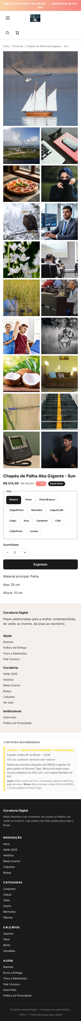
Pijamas (8, 917)
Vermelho (36, 510)
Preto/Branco (47, 499)
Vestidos (8, 679)
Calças (7, 894)
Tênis (6, 939)
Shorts (7, 906)
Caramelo (42, 520)
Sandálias (9, 950)
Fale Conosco (11, 659)
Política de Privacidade (17, 723)
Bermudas (9, 911)
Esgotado (40, 564)
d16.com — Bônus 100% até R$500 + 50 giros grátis (40, 750)
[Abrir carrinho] (17, 33)
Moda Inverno (11, 685)
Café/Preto (15, 531)
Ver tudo (8, 702)
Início (6, 46)
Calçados (9, 696)
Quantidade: (11, 544)
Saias (6, 900)
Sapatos (8, 933)
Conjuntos (9, 888)
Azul (26, 520)
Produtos (17, 46)
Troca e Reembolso (15, 653)
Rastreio (8, 641)
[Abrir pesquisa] (7, 33)
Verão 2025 (10, 673)
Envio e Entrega (12, 972)
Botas (6, 945)
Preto (28, 499)
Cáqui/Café (56, 510)
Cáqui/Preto (16, 510)
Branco (13, 499)
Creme (34, 531)
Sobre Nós (9, 717)
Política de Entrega (14, 647)
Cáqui (12, 520)
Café (58, 520)
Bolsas (7, 691)
